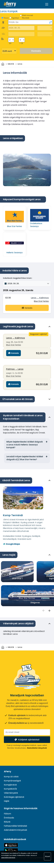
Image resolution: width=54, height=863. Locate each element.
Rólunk (7, 821)
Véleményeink (11, 792)
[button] (27, 283)
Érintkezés (9, 817)
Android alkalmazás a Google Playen (11, 850)
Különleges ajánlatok (14, 797)
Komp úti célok (11, 776)
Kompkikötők (10, 788)
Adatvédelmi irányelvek (37, 748)
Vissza (6, 18)
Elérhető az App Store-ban (11, 845)
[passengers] (43, 610)
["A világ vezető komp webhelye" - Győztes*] (10, 4)
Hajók (6, 801)
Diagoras (35, 602)
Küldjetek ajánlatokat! (29, 739)
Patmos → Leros (14, 369)
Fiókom (7, 813)
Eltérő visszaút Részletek (27, 16)
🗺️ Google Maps (11, 544)
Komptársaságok (12, 780)
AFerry (7, 771)
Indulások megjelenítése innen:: (17, 278)
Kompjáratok (10, 784)
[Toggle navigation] (46, 4)
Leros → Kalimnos (40, 297)
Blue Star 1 (17, 578)
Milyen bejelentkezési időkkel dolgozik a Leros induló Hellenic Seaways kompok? (24, 444)
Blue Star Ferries (41, 301)
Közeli (47, 856)
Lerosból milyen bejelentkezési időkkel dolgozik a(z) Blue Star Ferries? (24, 458)
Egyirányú (15, 18)
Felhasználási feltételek (15, 825)
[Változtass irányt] (50, 22)
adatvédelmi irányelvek (8, 857)
